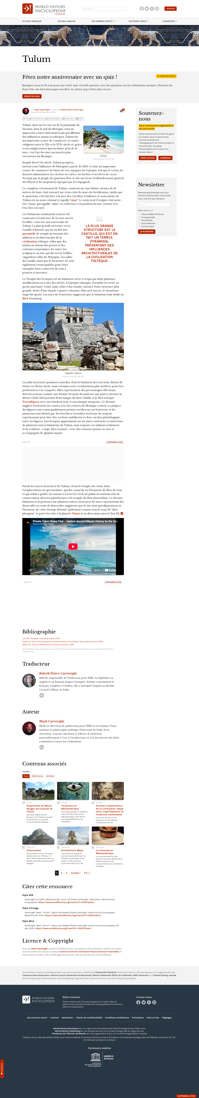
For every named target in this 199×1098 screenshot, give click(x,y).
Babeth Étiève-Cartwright (72, 110)
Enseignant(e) (148, 217)
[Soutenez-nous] (2, 1069)
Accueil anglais (66, 21)
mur (74, 200)
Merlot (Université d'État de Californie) (112, 975)
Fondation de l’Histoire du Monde (69, 1033)
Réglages (167, 1017)
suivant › (76, 873)
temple (106, 237)
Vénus (76, 513)
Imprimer (68, 118)
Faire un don (147, 158)
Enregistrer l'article (33, 118)
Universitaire (147, 226)
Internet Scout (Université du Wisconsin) (71, 975)
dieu (25, 298)
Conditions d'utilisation (117, 1017)
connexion (168, 21)
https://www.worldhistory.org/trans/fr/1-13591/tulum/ (66, 902)
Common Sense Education (35, 975)
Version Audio (52, 118)
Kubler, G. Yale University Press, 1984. (62, 641)
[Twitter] (144, 1003)
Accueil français (31, 21)
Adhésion (165, 158)
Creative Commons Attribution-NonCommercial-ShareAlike (88, 951)
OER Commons (140, 975)
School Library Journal (165, 975)
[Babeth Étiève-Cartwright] (41, 695)
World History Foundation (66, 1028)
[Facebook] (138, 1003)
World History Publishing (67, 1031)
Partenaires (138, 1017)
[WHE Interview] (41, 747)
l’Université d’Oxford (105, 972)
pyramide (28, 233)
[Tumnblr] (149, 1003)
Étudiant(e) (146, 220)
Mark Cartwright (42, 110)
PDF (79, 118)
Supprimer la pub (115, 442)
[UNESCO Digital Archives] (99, 1059)
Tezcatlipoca (30, 401)
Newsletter (67, 1017)
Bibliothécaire (148, 223)
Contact (54, 1017)
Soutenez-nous (137, 21)
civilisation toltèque (102, 259)
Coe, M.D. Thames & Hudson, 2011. (41, 638)
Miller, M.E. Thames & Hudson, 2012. (48, 644)
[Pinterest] (154, 1003)
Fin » (87, 873)
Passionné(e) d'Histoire (152, 214)
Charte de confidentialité (89, 1017)
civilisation (29, 241)
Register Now (32, 96)
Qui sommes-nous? (102, 21)
